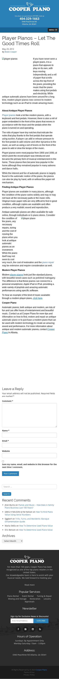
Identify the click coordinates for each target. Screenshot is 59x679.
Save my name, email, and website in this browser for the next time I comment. (29, 465)
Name (5, 430)
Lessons (47, 598)
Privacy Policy (29, 675)
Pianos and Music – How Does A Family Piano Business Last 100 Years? (29, 506)
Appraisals (29, 601)
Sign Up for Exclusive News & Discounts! (30, 616)
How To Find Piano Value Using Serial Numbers (29, 513)
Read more (30, 585)
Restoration (35, 598)
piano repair (48, 262)
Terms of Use (29, 672)
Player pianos (9, 115)
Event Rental (28, 596)
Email (5, 440)
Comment (7, 401)
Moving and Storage (17, 598)
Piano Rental (13, 596)
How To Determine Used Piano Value (36, 525)
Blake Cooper (11, 51)
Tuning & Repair (44, 596)
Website (6, 451)
